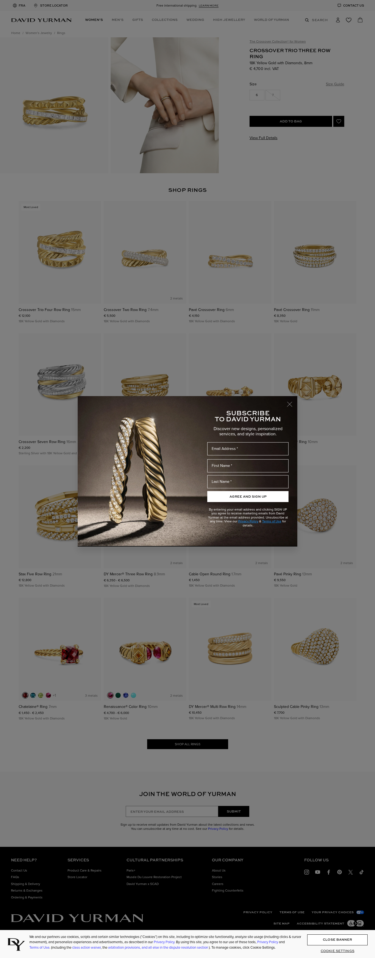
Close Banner (337, 939)
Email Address (224, 449)
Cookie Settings (337, 950)
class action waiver (86, 947)
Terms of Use (271, 521)
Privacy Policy (248, 521)
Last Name (221, 481)
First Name (221, 466)
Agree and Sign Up (248, 496)
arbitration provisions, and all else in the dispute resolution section (158, 947)
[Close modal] (292, 401)
